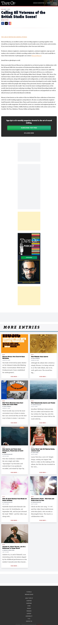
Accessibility (29, 616)
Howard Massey (36, 56)
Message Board (29, 594)
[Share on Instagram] (9, 23)
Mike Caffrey (6, 20)
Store (29, 605)
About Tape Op (29, 598)
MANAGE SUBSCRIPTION (38, 2)
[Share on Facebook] (2, 23)
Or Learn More (29, 133)
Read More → (15, 376)
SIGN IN (48, 2)
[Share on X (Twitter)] (6, 23)
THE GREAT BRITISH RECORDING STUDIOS (14, 37)
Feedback (29, 611)
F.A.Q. (29, 618)
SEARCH (54, 2)
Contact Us (29, 621)
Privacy (29, 608)
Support (29, 613)
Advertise (29, 600)
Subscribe (29, 603)
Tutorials (29, 591)
